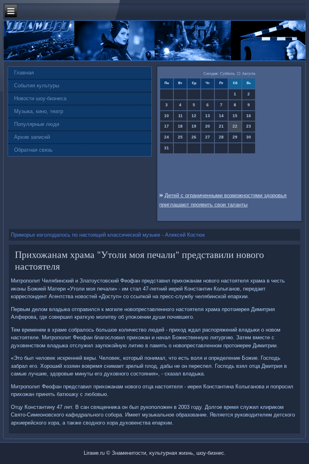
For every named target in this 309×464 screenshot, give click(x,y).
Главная (24, 73)
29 (235, 137)
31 (166, 148)
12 (194, 115)
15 (235, 115)
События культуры (36, 85)
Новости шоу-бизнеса (40, 98)
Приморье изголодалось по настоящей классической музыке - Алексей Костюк (108, 235)
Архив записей (32, 137)
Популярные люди (36, 124)
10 (166, 115)
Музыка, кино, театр (38, 111)
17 (166, 126)
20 (207, 126)
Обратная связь (33, 150)
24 (166, 137)
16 (248, 115)
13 (207, 115)
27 (207, 137)
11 (180, 115)
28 (221, 137)
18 (180, 126)
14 (221, 115)
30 (248, 137)
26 (194, 137)
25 (180, 137)
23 (248, 126)
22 (235, 126)
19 (194, 126)
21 (221, 126)
